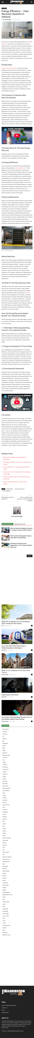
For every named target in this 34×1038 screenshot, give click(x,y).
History (4, 831)
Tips (4, 918)
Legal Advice (6, 852)
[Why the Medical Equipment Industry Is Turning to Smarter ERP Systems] (5, 530)
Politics (4, 890)
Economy (5, 781)
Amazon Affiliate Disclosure (9, 1005)
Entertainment (6, 788)
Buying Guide (6, 755)
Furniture (5, 809)
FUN (4, 807)
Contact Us (4, 1008)
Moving (4, 878)
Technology (8, 6)
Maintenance (6, 861)
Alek (3, 625)
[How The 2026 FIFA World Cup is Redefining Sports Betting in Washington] (17, 636)
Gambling (5, 812)
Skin (4, 899)
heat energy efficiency (20, 168)
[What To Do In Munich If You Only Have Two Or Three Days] (17, 660)
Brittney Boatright (7, 19)
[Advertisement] (17, 581)
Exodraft (27, 292)
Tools (4, 920)
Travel (4, 923)
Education (5, 783)
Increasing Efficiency (6, 490)
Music (4, 880)
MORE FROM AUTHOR (19, 524)
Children (5, 764)
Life (3, 854)
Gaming (5, 816)
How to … (5, 842)
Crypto (4, 776)
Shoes (4, 897)
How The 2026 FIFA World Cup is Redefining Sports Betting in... (14, 647)
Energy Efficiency (9, 489)
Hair (4, 826)
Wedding (5, 932)
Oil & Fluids (6, 885)
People (4, 887)
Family (4, 795)
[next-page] (5, 551)
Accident (5, 731)
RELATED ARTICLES (7, 524)
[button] (2, 2)
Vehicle (4, 928)
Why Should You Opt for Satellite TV (8, 498)
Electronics (5, 786)
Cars (4, 760)
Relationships (6, 892)
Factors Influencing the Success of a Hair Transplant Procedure (24, 499)
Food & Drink (6, 805)
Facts (4, 793)
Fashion (5, 797)
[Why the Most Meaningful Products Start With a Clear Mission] (5, 537)
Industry (5, 845)
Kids (4, 847)
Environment (6, 790)
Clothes (4, 771)
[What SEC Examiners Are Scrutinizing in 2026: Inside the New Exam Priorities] (17, 612)
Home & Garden (7, 838)
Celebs (4, 762)
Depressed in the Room (10, 695)
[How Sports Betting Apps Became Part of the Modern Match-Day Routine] (17, 707)
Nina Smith (4, 650)
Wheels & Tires (6, 935)
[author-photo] (17, 514)
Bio (3, 741)
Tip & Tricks (6, 916)
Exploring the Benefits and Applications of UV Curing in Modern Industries (21, 545)
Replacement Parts (7, 894)
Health (4, 828)
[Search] (32, 2)
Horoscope (5, 840)
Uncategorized (6, 925)
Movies (4, 876)
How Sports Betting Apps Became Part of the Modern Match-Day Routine (17, 718)
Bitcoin (4, 745)
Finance (5, 802)
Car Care (5, 757)
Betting (4, 738)
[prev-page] (3, 551)
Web (4, 930)
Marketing (5, 866)
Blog (4, 748)
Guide (4, 823)
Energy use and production (9, 68)
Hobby (4, 833)
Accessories (6, 729)
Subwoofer (5, 909)
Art (3, 736)
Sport (4, 904)
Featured (5, 800)
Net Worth (5, 883)
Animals (5, 734)
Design (4, 779)
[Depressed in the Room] (17, 685)
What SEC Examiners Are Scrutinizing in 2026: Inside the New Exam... (16, 622)
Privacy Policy (5, 1012)
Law (4, 849)
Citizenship (5, 769)
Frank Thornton (5, 674)
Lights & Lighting (7, 857)
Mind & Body (6, 871)
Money (4, 873)
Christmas (5, 767)
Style (4, 906)
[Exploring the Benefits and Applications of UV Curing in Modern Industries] (5, 545)
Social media (6, 902)
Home (3, 6)
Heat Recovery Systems (19, 489)
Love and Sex (6, 859)
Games (4, 814)
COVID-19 (5, 774)
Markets (5, 868)
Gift (3, 821)
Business (5, 753)
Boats (4, 750)
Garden (4, 819)
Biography (5, 743)
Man (4, 864)
